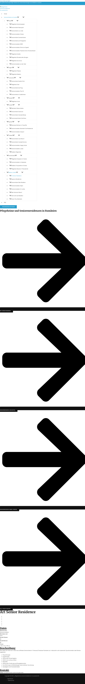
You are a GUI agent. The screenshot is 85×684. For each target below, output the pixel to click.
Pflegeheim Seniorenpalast (18, 24)
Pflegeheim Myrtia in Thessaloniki (19, 169)
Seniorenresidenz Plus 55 (17, 91)
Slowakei (10, 98)
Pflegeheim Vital (15, 84)
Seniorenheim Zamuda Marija (18, 115)
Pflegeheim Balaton (16, 74)
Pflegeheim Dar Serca (16, 60)
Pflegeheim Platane (16, 71)
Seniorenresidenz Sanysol (17, 132)
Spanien (10, 122)
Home (5, 14)
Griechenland (11, 155)
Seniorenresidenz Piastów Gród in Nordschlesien (23, 50)
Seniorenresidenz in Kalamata (18, 162)
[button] (18, 17)
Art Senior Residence (16, 175)
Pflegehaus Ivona (15, 101)
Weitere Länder (12, 172)
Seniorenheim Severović (17, 111)
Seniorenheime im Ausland (10, 17)
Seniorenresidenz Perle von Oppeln (20, 47)
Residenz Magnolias (16, 152)
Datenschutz (11, 680)
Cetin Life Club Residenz (17, 195)
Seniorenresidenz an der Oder (18, 64)
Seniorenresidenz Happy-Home (19, 145)
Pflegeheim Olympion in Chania (19, 159)
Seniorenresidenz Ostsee (17, 34)
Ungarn (10, 67)
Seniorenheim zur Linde (17, 31)
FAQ (5, 202)
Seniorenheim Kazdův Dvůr (18, 81)
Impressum (10, 678)
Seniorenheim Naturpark (17, 27)
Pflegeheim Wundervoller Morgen (19, 57)
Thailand (10, 135)
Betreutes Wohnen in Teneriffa (19, 125)
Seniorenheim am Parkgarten (18, 41)
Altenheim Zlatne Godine (17, 108)
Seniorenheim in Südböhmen (18, 94)
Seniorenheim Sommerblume (18, 37)
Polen (9, 21)
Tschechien (11, 78)
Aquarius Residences (16, 179)
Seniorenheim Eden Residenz (18, 182)
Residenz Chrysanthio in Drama (19, 165)
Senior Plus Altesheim (16, 199)
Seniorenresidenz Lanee (17, 148)
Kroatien (10, 105)
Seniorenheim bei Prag (17, 88)
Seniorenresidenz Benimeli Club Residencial (22, 128)
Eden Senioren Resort (16, 192)
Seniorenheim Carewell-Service (19, 142)
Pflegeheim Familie (15, 54)
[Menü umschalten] (23, 17)
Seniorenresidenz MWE (17, 44)
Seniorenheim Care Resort (17, 138)
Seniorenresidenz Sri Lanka (18, 189)
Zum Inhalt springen (5, 1)
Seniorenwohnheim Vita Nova (18, 118)
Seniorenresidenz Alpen (17, 185)
